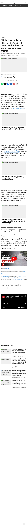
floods (9, 198)
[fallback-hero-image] (6, 351)
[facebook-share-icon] (8, 85)
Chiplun (9, 288)
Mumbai (14, 278)
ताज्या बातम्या (4, 5)
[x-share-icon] (5, 85)
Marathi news (6, 276)
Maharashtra (4, 278)
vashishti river (4, 288)
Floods (3, 285)
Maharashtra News (18, 108)
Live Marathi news (18, 279)
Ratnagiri (16, 285)
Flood (20, 285)
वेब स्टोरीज (22, 5)
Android (16, 281)
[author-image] (2, 77)
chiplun (17, 230)
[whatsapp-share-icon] (2, 85)
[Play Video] (14, 259)
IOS (21, 281)
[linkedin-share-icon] (11, 85)
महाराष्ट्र (10, 5)
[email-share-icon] (14, 85)
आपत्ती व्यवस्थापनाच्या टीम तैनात (11, 151)
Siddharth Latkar (8, 77)
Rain (12, 285)
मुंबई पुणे (16, 5)
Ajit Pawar (7, 285)
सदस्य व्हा (7, 269)
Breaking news (21, 276)
